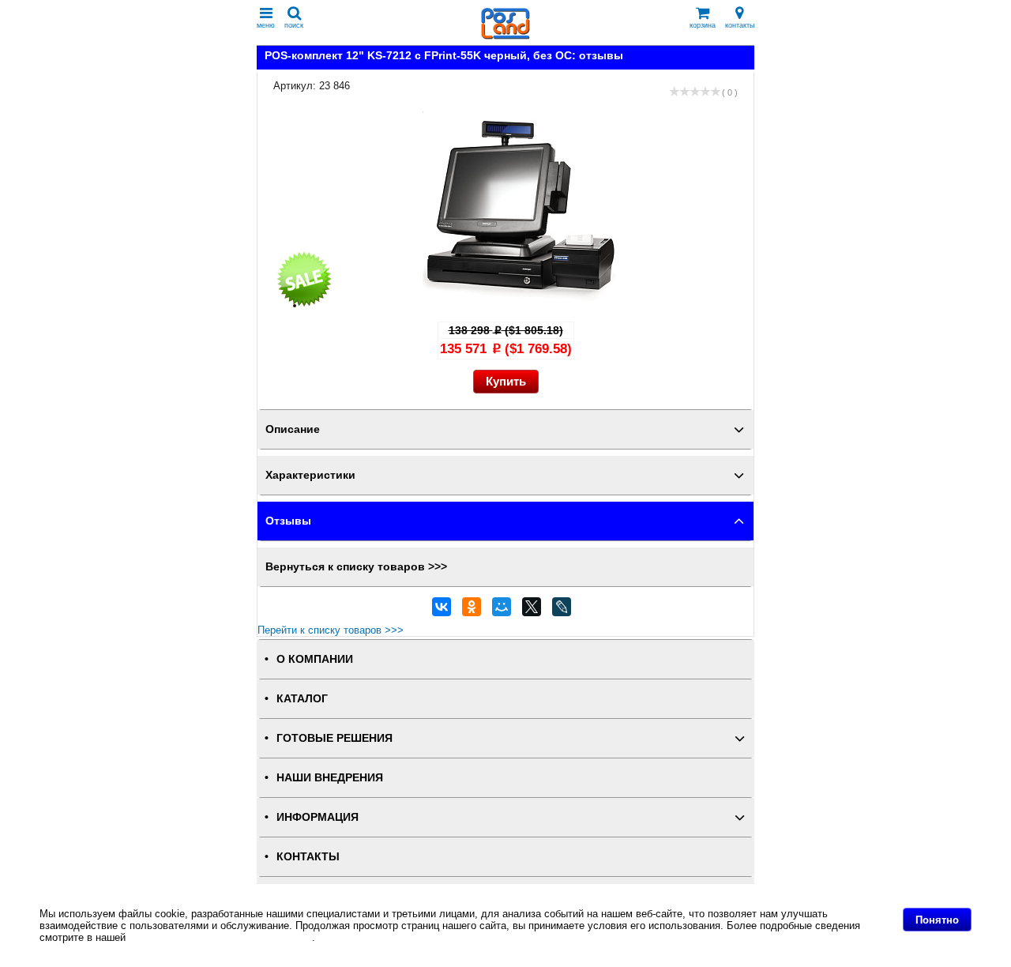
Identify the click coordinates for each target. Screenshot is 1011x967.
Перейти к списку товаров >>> (330, 630)
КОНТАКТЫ (308, 857)
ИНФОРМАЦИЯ (317, 817)
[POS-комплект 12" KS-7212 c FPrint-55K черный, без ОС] (521, 305)
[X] (531, 610)
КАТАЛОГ (302, 699)
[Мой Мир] (501, 610)
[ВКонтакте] (441, 610)
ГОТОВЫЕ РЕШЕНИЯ (334, 738)
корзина (703, 25)
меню (266, 25)
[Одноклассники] (471, 610)
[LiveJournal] (561, 610)
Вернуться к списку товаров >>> (356, 567)
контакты (739, 25)
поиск (293, 25)
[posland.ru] (505, 36)
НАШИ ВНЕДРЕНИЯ (329, 778)
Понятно (937, 920)
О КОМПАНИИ (314, 659)
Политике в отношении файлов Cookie (220, 937)
